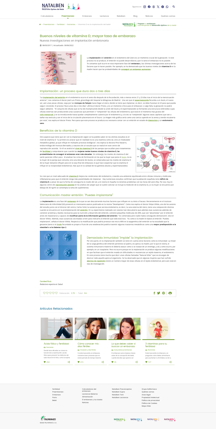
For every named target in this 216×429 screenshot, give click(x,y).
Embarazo (87, 16)
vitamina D (73, 176)
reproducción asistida (65, 185)
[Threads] (153, 7)
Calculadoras (47, 16)
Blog (135, 16)
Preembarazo (68, 16)
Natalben (121, 16)
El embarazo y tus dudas (92, 400)
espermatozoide (142, 100)
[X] (158, 7)
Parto (54, 397)
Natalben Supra (118, 392)
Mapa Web (146, 406)
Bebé (54, 400)
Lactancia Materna (90, 394)
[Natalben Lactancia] (169, 419)
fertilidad (46, 151)
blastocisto (153, 120)
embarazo (71, 201)
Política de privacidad (151, 400)
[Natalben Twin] (152, 419)
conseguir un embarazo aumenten (136, 69)
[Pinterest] (162, 7)
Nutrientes (71, 24)
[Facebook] (149, 7)
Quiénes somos (168, 16)
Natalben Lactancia (120, 397)
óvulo (124, 157)
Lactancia (104, 16)
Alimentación (87, 397)
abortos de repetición (96, 261)
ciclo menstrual (46, 114)
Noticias (149, 16)
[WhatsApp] (167, 7)
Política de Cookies (149, 403)
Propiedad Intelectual (150, 397)
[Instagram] (144, 7)
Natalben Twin (118, 395)
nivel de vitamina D (83, 148)
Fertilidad (60, 24)
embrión (84, 210)
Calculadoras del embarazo (89, 390)
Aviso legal (146, 395)
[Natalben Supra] (136, 419)
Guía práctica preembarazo (123, 350)
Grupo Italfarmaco (149, 389)
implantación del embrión (54, 97)
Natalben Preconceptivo (122, 389)
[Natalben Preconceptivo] (119, 419)
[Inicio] (61, 7)
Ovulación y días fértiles (88, 350)
